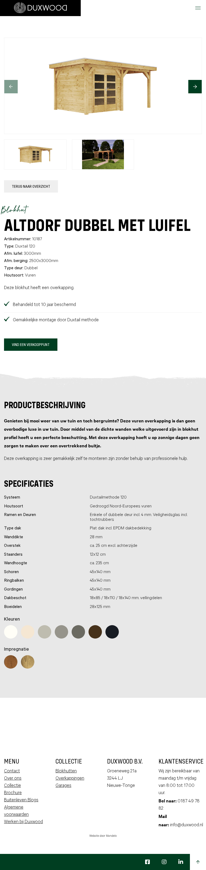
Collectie (12, 786)
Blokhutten (66, 771)
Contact (12, 771)
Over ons (12, 778)
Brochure (13, 793)
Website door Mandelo (103, 836)
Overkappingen (70, 778)
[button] (195, 86)
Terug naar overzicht (31, 186)
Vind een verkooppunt (31, 344)
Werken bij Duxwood (23, 822)
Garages (63, 786)
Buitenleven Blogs (21, 800)
